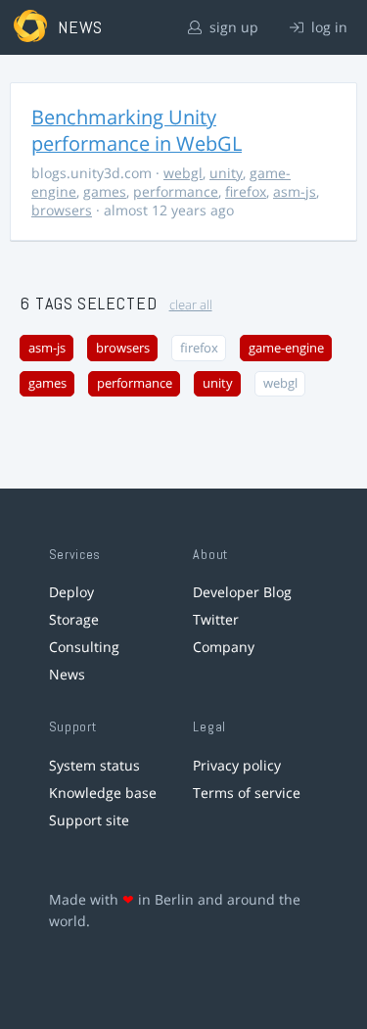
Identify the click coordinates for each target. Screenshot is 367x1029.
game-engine (286, 348)
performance (175, 191)
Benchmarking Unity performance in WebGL (136, 130)
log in (327, 27)
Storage (74, 619)
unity (226, 173)
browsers (61, 210)
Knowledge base (103, 792)
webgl (183, 173)
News (67, 674)
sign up (232, 27)
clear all (190, 305)
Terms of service (246, 792)
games (104, 191)
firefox (245, 191)
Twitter (216, 619)
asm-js (294, 191)
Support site (89, 820)
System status (94, 765)
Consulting (84, 646)
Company (223, 646)
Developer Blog (242, 592)
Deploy (71, 592)
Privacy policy (237, 765)
